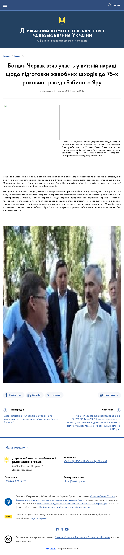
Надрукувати (111, 395)
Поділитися (15, 395)
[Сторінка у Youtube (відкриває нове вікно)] (67, 529)
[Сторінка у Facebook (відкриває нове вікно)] (57, 529)
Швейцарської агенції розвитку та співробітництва (64, 507)
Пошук (117, 5)
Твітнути (55, 395)
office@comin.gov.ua (74, 481)
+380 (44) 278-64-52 (15, 481)
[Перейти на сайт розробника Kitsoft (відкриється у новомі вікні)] (51, 549)
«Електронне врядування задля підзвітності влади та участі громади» (72, 503)
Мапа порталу (15, 447)
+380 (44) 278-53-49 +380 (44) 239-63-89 (85, 461)
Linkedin (36, 395)
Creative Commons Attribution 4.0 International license (82, 537)
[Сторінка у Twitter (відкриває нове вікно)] (62, 529)
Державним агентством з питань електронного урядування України (50, 500)
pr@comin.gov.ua (38, 518)
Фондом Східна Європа (102, 496)
